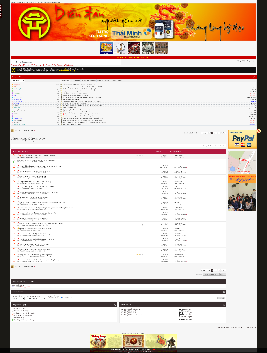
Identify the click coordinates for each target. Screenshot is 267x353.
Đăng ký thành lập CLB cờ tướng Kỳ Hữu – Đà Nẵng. (35, 182)
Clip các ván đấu (116, 349)
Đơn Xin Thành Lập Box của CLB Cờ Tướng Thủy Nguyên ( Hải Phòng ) (41, 223)
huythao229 (252, 116)
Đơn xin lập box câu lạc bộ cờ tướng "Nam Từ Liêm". (35, 228)
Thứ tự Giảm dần (67, 298)
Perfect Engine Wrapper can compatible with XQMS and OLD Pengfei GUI (82, 87)
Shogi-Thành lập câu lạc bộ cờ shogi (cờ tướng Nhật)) (36, 255)
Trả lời (155, 151)
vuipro (254, 85)
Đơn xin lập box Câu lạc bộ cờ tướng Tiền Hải (33, 176)
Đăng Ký (238, 61)
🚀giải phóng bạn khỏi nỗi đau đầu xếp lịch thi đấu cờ (77, 110)
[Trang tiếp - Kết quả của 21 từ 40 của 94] (219, 133)
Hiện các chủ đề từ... (18, 296)
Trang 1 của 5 (207, 133)
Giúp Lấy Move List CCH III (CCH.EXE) (72, 99)
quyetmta (27, 230)
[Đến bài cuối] (186, 157)
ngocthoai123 (252, 108)
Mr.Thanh (253, 103)
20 (167, 254)
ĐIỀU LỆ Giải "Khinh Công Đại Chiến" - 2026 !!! (75, 93)
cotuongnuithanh (29, 193)
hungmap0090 (28, 209)
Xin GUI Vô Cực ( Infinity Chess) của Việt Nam (75, 103)
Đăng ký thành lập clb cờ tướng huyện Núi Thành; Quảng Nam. (39, 192)
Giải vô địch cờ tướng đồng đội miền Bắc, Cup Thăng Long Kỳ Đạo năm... (82, 120)
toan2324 (18, 287)
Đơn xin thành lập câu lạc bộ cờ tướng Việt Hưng (35, 234)
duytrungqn (27, 204)
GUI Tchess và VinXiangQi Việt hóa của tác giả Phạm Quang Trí (79, 89)
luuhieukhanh (28, 240)
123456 (16, 114)
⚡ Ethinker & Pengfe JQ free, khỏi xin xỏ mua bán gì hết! (78, 116)
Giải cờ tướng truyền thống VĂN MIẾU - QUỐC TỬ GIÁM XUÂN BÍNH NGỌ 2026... (84, 122)
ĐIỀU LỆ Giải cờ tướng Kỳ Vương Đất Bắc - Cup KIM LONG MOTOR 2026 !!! (82, 105)
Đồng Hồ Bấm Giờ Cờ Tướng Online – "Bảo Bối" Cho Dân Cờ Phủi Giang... (82, 91)
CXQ (25, 157)
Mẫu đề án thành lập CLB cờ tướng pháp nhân (42, 156)
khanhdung (27, 246)
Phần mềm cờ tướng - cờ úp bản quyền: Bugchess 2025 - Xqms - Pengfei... (82, 101)
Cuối (222, 133)
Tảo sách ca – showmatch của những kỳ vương (75, 95)
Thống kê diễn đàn (18, 77)
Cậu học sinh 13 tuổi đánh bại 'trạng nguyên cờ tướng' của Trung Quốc (82, 97)
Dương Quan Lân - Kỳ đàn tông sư (72, 124)
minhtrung (253, 91)
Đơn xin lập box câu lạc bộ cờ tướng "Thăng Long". (35, 249)
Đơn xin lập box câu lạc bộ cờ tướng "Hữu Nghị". (34, 244)
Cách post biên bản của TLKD (131, 349)
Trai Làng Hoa (28, 251)
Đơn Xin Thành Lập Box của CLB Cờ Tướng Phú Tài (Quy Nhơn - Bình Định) (42, 202)
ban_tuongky (252, 110)
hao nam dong (18, 120)
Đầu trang (253, 327)
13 (167, 223)
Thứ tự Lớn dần (54, 298)
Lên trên (222, 274)
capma (254, 89)
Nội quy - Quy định (185, 320)
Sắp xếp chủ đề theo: (33, 296)
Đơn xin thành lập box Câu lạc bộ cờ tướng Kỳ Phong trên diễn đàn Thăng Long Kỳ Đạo (46, 208)
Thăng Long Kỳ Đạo (236, 327)
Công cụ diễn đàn (207, 146)
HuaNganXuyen (18, 112)
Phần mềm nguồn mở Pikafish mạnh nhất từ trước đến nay (79, 84)
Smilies (181, 311)
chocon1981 (27, 235)
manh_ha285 (28, 257)
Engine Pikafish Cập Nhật (69, 107)
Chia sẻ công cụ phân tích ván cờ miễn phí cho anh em (77, 112)
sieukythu (253, 87)
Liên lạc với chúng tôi (222, 327)
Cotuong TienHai (29, 178)
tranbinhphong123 (29, 220)
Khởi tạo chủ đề (23, 151)
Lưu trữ (246, 327)
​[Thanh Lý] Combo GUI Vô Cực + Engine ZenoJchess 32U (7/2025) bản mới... (82, 118)
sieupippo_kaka (28, 167)
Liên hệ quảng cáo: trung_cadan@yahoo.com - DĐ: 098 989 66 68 (133, 352)
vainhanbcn (27, 162)
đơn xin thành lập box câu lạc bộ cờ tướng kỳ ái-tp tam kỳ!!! (38, 213)
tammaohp (27, 225)
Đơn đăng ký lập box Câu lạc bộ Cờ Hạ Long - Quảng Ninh (37, 239)
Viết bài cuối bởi (175, 151)
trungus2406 (28, 199)
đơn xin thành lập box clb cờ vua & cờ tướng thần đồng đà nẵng (39, 260)
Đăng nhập (250, 61)
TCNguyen (16, 122)
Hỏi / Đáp (120, 57)
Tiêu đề (14, 151)
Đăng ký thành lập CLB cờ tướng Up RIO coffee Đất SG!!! (37, 187)
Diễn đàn (17, 130)
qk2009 (26, 261)
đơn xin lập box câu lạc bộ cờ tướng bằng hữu (34, 218)
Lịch (126, 57)
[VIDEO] (181, 315)
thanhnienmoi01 (251, 97)
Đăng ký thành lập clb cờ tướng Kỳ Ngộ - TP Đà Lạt (35, 171)
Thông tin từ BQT (28, 130)
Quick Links (145, 57)
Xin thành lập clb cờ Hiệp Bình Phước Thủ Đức (34, 197)
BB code (182, 309)
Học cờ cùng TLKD (147, 349)
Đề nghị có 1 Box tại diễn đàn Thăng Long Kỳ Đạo (40, 160)
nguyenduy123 (252, 99)
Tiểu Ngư (27, 183)
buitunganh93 (252, 106)
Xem (159, 151)
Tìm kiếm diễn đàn (220, 146)
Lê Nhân (26, 188)
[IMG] (181, 313)
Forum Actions (134, 57)
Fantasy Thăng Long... (20, 110)
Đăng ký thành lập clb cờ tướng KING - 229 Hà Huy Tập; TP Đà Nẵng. (40, 166)
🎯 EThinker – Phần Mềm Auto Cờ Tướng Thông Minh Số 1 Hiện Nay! (81, 114)
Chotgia (16, 105)
